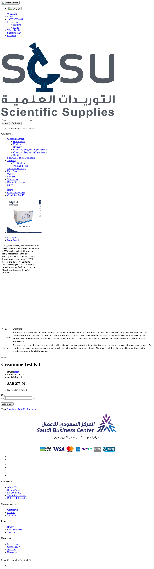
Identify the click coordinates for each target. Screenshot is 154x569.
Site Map (11, 515)
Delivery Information (17, 498)
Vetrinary (11, 160)
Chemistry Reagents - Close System (30, 152)
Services (11, 176)
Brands (10, 527)
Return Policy (13, 490)
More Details (13, 240)
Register (17, 24)
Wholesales (12, 179)
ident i (17, 372)
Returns (11, 512)
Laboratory (32, 409)
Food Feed (12, 171)
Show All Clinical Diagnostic (21, 157)
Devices (17, 144)
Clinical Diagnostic (16, 139)
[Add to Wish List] (2, 357)
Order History (13, 547)
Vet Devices (19, 163)
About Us (12, 487)
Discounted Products (17, 182)
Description (12, 237)
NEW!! (10, 184)
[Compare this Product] (5, 357)
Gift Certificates (14, 529)
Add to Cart (7, 404)
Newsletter (12, 552)
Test (20, 409)
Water (10, 174)
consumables (19, 141)
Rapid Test (18, 155)
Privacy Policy (14, 492)
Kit (24, 409)
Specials (11, 532)
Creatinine (12, 409)
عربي (17, 8)
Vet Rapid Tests (20, 166)
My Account (13, 544)
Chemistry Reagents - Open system (30, 149)
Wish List (11, 549)
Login (16, 27)
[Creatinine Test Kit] (24, 232)
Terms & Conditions (16, 495)
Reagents (17, 147)
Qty (3, 395)
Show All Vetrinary (16, 168)
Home (10, 190)
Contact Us (12, 509)
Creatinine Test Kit (16, 195)
